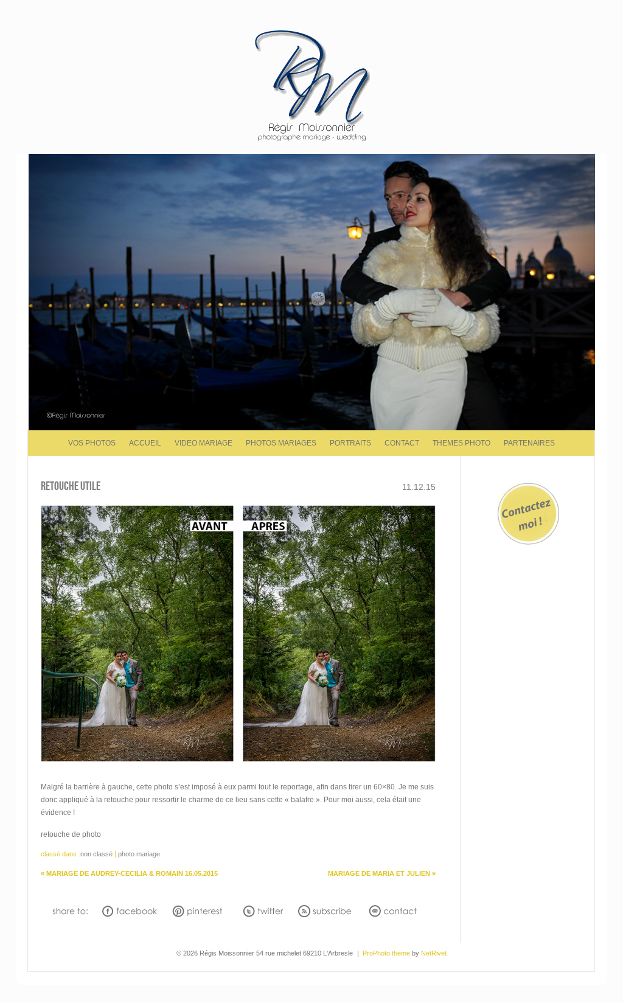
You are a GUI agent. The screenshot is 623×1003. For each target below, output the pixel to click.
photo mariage (139, 854)
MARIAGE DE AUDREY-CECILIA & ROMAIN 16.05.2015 (129, 873)
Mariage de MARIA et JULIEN (382, 873)
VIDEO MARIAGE (203, 443)
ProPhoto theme (386, 953)
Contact (402, 443)
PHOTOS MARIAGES (281, 443)
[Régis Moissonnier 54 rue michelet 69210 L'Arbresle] (312, 140)
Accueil (145, 443)
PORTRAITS (350, 443)
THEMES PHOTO (461, 443)
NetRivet (434, 953)
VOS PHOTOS (92, 443)
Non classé (96, 854)
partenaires (529, 443)
